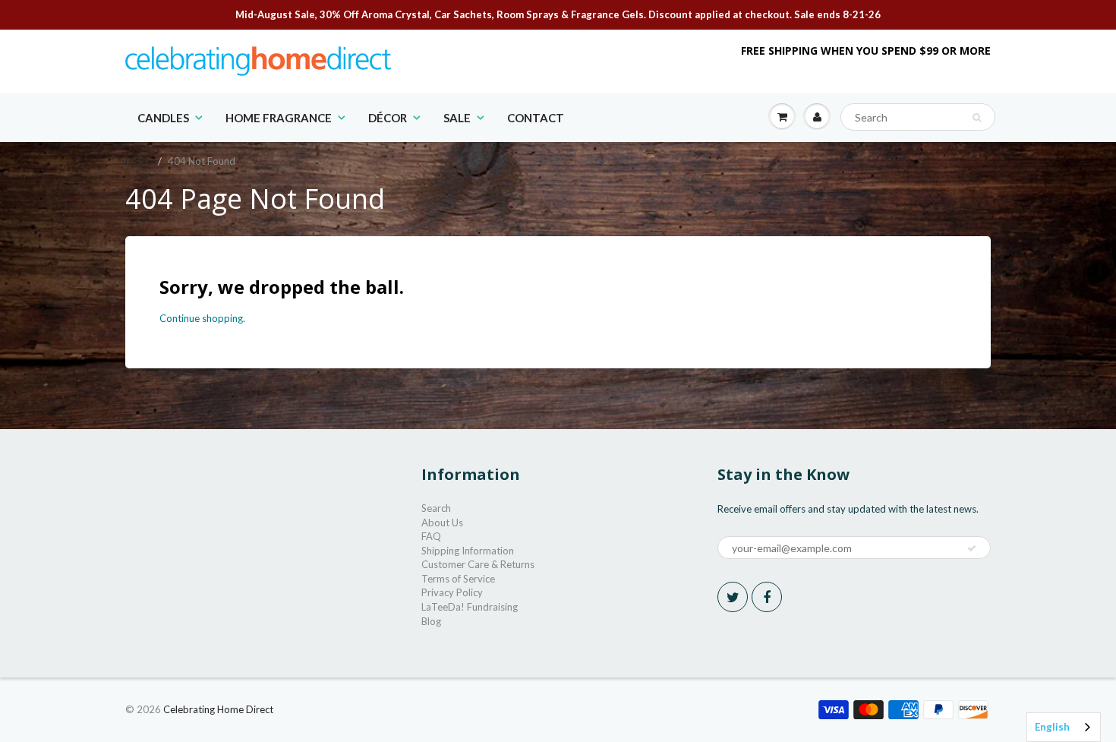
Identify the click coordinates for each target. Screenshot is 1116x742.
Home (138, 161)
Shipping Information (467, 551)
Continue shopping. (202, 318)
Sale (457, 118)
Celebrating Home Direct (218, 709)
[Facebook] (767, 597)
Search (436, 508)
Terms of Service (458, 579)
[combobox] (1063, 727)
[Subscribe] (971, 548)
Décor (387, 118)
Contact (535, 118)
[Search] (977, 118)
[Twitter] (732, 597)
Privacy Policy (452, 592)
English (1052, 727)
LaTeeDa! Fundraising (469, 607)
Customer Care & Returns (477, 564)
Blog (431, 621)
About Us (442, 522)
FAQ (431, 536)
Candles (163, 118)
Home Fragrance (278, 118)
